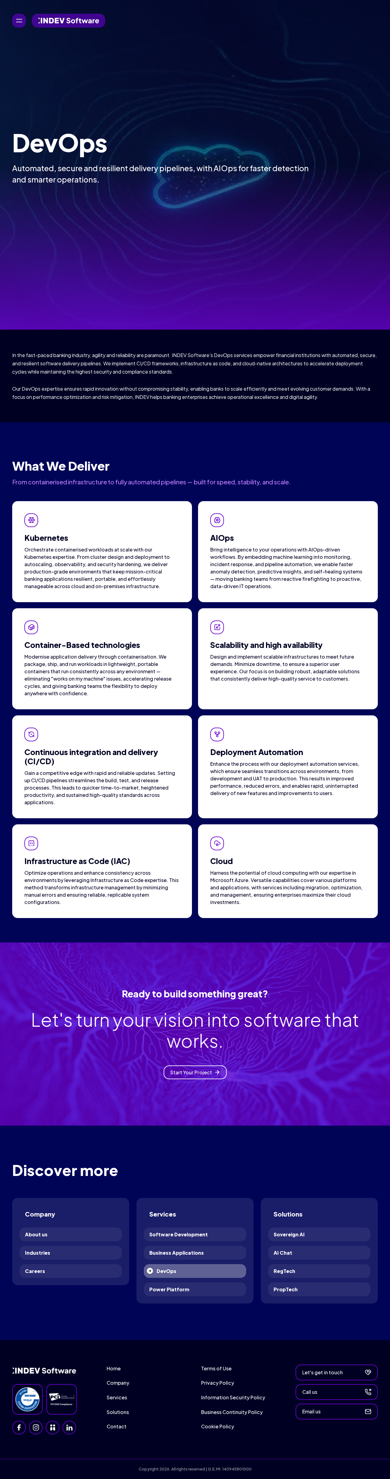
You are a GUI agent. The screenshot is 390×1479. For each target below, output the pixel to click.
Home (114, 1368)
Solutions (118, 1412)
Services (117, 1397)
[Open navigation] (19, 20)
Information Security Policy (233, 1397)
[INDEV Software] (68, 20)
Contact (116, 1426)
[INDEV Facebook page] (19, 1427)
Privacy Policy (217, 1383)
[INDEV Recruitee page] (52, 1427)
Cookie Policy (217, 1426)
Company (118, 1383)
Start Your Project (191, 1072)
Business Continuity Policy (232, 1412)
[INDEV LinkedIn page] (69, 1427)
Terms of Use (216, 1368)
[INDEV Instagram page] (36, 1427)
